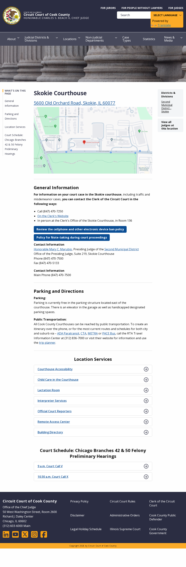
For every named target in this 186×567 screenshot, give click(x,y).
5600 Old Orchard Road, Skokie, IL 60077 (74, 102)
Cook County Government (158, 531)
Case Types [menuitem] (126, 38)
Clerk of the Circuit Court (162, 503)
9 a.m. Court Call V (50, 466)
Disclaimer (77, 515)
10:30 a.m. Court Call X (53, 477)
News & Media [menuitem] (169, 38)
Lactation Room (49, 390)
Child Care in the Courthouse (58, 380)
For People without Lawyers (142, 8)
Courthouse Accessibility (55, 369)
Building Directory (50, 432)
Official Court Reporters (55, 411)
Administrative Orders (125, 515)
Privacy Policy (79, 501)
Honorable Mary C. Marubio (53, 249)
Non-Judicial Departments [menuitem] (95, 38)
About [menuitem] (11, 39)
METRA (93, 333)
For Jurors (108, 8)
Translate (164, 25)
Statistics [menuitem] (149, 39)
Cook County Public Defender (162, 517)
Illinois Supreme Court (125, 529)
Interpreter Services (52, 401)
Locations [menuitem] (69, 39)
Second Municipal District (121, 249)
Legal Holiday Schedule (86, 529)
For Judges (175, 8)
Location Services (15, 127)
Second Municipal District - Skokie (166, 106)
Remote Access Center (54, 422)
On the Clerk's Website (52, 216)
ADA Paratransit (68, 333)
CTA (83, 333)
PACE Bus (108, 333)
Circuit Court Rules (122, 501)
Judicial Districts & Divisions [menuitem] (37, 38)
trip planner (47, 343)
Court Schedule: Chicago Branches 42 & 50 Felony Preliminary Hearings (15, 144)
